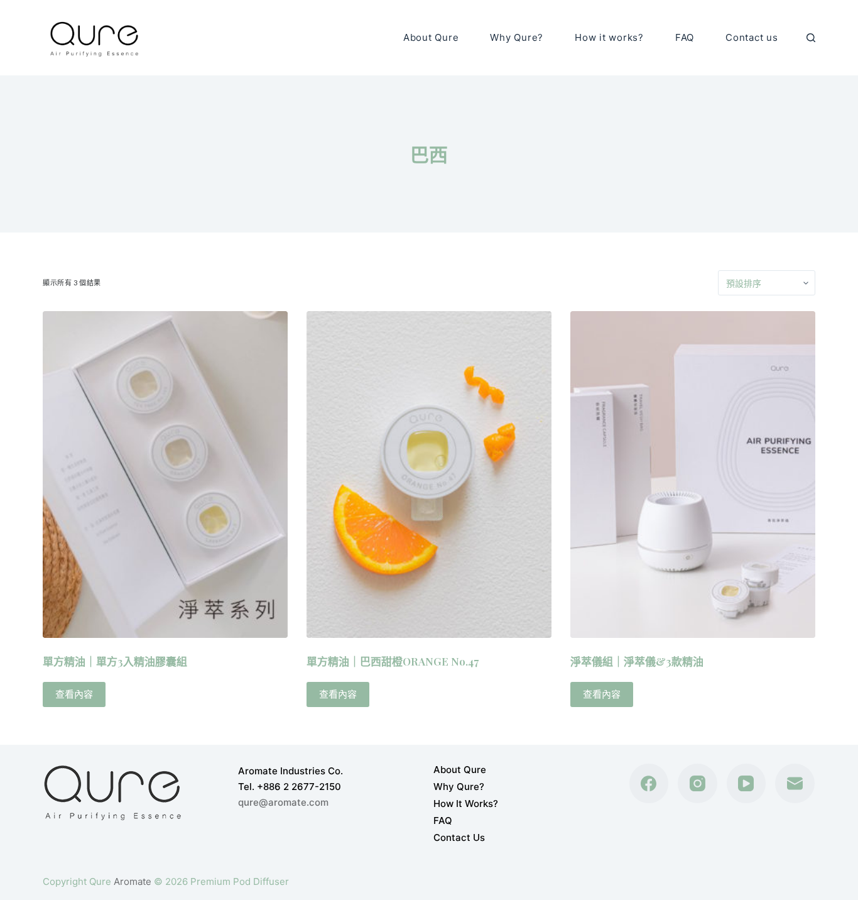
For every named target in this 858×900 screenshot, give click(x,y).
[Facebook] (649, 783)
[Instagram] (697, 783)
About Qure (431, 37)
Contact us (751, 37)
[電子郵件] (795, 783)
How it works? (609, 37)
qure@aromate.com (283, 802)
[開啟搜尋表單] (810, 37)
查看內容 (74, 694)
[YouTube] (746, 783)
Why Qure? (516, 37)
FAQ (684, 37)
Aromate (132, 881)
